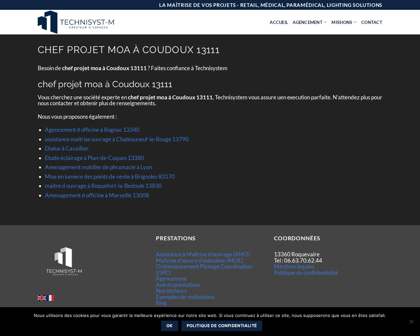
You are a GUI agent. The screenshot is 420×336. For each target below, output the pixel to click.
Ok (169, 325)
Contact (371, 22)
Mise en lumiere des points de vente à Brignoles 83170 (110, 176)
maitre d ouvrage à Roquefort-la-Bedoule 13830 (103, 185)
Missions (341, 22)
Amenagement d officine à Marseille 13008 (97, 195)
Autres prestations (178, 284)
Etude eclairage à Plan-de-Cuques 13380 (94, 157)
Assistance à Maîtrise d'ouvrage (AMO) (203, 254)
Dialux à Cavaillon (66, 148)
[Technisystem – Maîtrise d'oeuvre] (92, 22)
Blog (161, 302)
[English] (42, 297)
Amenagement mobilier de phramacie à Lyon (98, 167)
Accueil (279, 22)
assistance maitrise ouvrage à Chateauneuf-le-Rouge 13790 (117, 139)
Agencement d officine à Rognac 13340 (92, 129)
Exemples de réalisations (185, 296)
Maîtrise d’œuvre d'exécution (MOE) (199, 260)
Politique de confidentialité (306, 272)
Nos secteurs (171, 290)
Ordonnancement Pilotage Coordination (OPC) (204, 269)
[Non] (411, 323)
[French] (50, 297)
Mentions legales (294, 266)
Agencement (308, 22)
